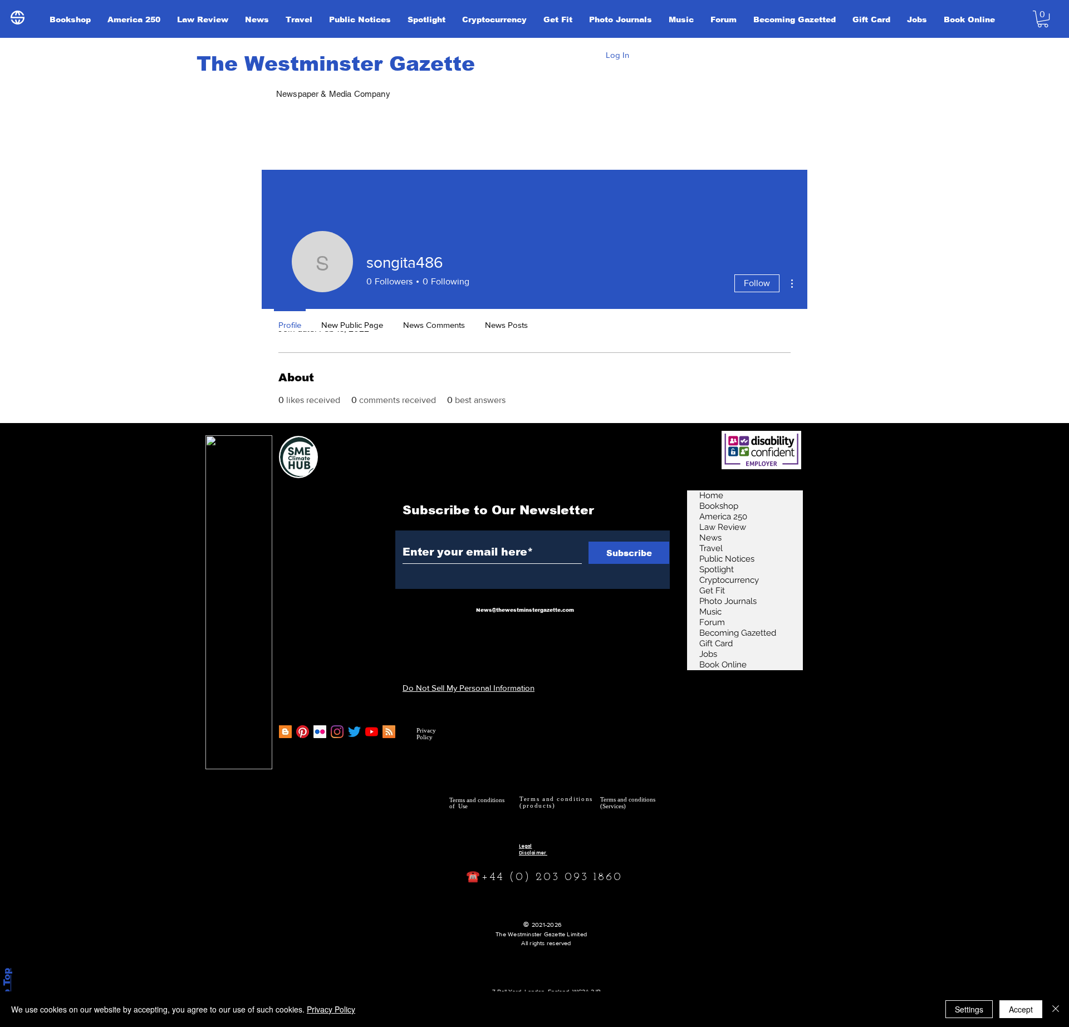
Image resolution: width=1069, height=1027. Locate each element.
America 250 (723, 517)
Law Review (722, 527)
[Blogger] (285, 731)
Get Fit (712, 591)
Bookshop (718, 506)
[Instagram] (337, 731)
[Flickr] (319, 731)
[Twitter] (354, 731)
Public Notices (726, 559)
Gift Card (716, 643)
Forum (712, 622)
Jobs (708, 654)
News (710, 538)
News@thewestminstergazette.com (525, 610)
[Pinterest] (302, 731)
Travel (711, 548)
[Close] (1055, 1009)
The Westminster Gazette (336, 63)
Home (711, 495)
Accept (1021, 1009)
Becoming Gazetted (737, 633)
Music (710, 612)
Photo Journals (728, 601)
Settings (969, 1009)
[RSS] (389, 731)
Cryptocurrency (729, 580)
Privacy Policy (331, 1009)
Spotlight (716, 569)
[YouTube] (371, 731)
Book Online (723, 665)
